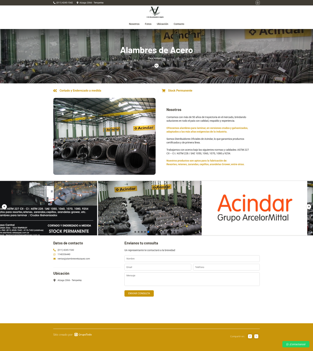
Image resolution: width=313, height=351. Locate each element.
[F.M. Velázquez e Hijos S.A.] (155, 12)
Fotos (148, 23)
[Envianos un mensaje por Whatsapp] (258, 3)
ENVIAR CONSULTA (139, 293)
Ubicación (162, 23)
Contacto (179, 23)
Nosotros (134, 23)
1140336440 (64, 254)
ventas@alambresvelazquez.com (74, 258)
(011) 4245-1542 (64, 2)
